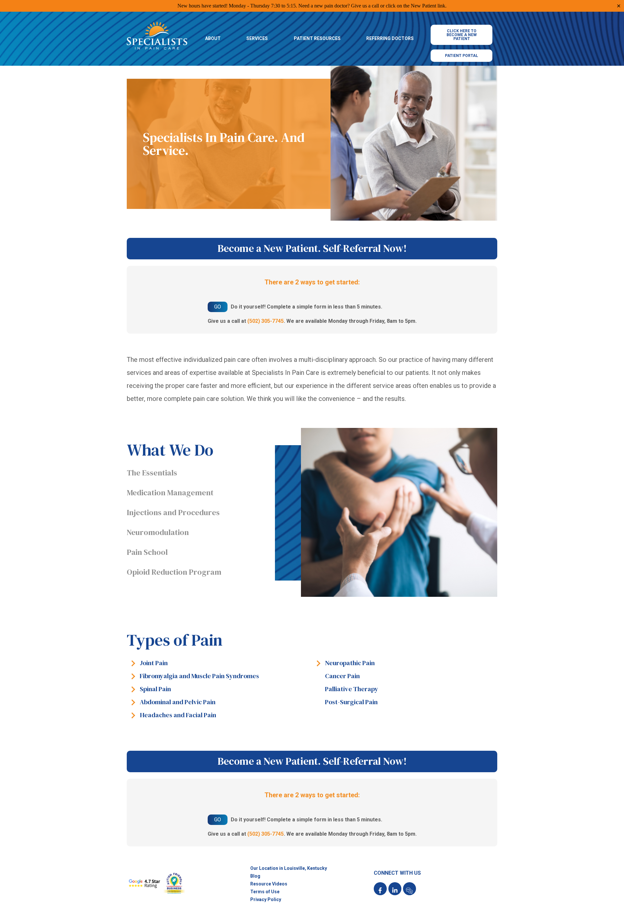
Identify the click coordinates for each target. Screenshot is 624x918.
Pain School (147, 552)
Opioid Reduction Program (174, 572)
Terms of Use (265, 891)
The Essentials (152, 472)
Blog (255, 876)
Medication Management (170, 492)
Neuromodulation (158, 532)
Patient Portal (461, 55)
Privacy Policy (265, 899)
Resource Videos (268, 884)
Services (257, 38)
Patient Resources (317, 38)
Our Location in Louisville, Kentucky (288, 868)
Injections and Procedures (173, 512)
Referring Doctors (390, 38)
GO (217, 307)
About (213, 38)
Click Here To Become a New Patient (462, 35)
